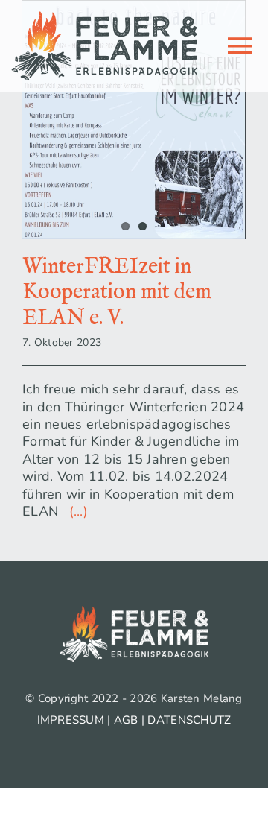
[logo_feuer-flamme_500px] (104, 18)
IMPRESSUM (70, 719)
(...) (75, 511)
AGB (126, 719)
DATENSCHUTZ (189, 719)
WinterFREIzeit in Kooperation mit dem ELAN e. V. (116, 292)
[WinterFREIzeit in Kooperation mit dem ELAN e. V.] (134, 119)
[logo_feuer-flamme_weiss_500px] (134, 613)
